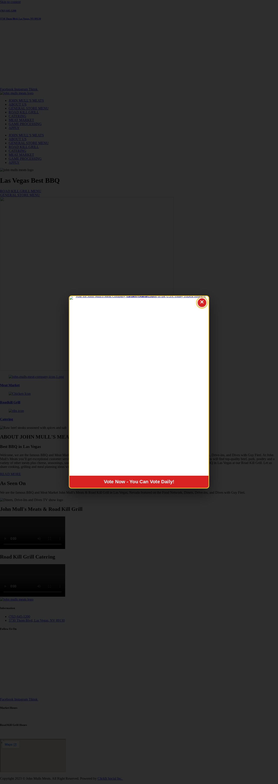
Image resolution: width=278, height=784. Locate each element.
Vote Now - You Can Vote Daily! (139, 481)
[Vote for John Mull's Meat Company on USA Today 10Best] (139, 386)
